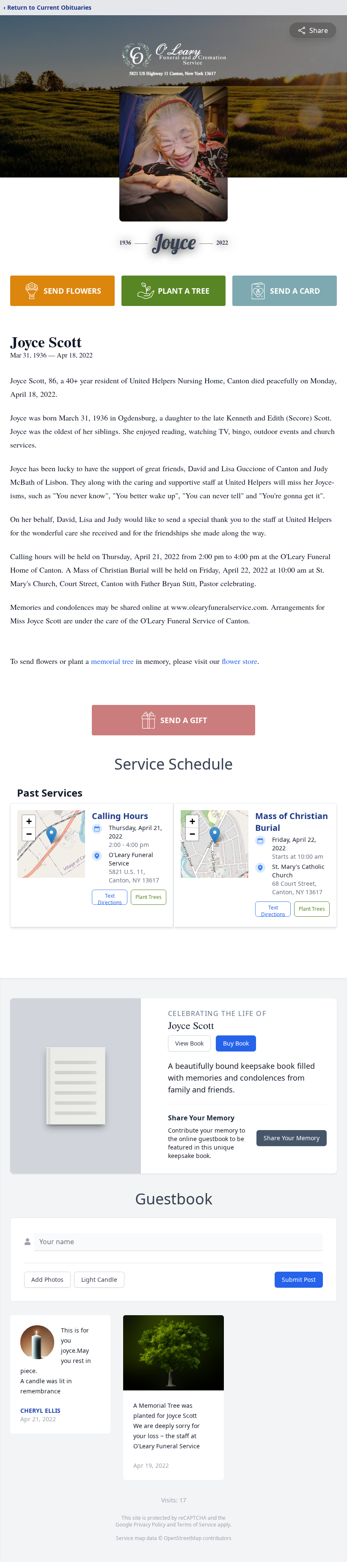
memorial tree (112, 661)
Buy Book (236, 1043)
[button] (51, 835)
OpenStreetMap (182, 1538)
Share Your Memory (291, 1138)
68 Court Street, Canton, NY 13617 (297, 887)
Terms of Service (196, 1524)
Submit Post (299, 1279)
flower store (239, 661)
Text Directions (110, 898)
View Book (189, 1043)
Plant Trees (148, 897)
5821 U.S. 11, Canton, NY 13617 (134, 876)
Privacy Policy (149, 1524)
